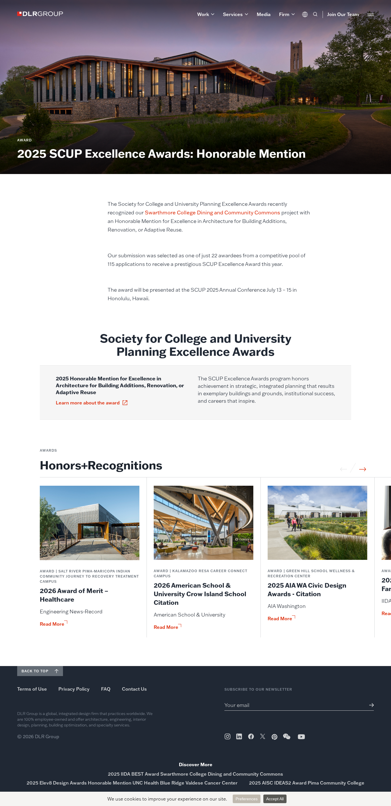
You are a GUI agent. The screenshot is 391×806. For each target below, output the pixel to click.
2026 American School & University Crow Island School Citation (200, 594)
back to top (34, 671)
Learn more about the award (88, 403)
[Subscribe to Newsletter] (369, 705)
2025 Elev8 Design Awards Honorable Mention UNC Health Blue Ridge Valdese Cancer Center (132, 783)
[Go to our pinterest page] (274, 737)
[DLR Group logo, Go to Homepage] (40, 13)
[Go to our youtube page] (301, 737)
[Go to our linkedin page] (239, 736)
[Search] (315, 14)
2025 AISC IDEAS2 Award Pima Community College (306, 783)
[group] (89, 562)
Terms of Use (32, 689)
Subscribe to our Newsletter (258, 689)
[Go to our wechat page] (287, 739)
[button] (205, 14)
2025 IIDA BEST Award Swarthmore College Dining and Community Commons (195, 774)
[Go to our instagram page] (227, 736)
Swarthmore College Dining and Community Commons (213, 212)
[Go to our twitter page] (263, 737)
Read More (52, 624)
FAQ (105, 689)
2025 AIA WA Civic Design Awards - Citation (307, 589)
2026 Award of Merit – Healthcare (74, 594)
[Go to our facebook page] (251, 736)
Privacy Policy (74, 689)
